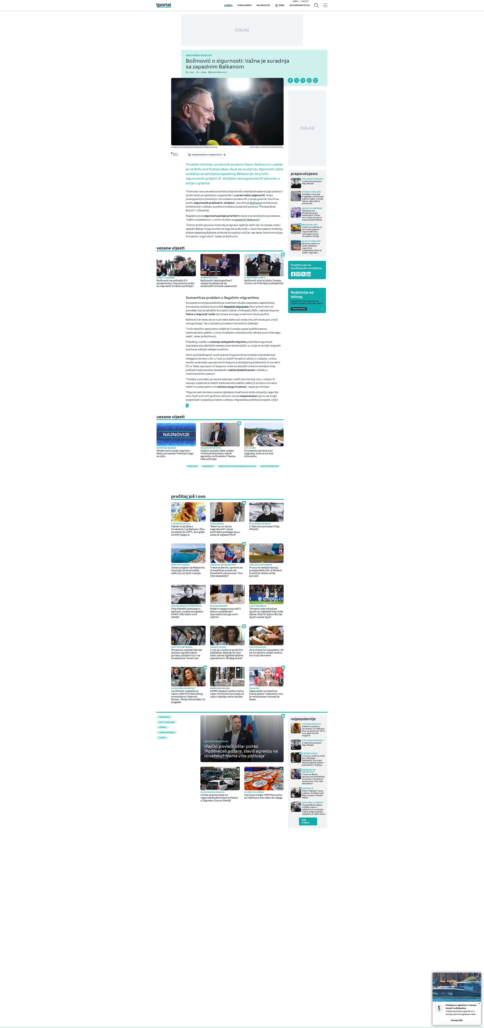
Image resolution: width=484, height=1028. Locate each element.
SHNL (282, 5)
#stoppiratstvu (300, 5)
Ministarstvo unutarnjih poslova (237, 466)
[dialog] (457, 999)
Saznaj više (457, 1020)
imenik (295, 1)
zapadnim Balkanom (247, 219)
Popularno (244, 5)
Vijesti (228, 5)
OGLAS (242, 30)
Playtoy (305, 1)
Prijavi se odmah (298, 309)
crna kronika (166, 732)
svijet (162, 738)
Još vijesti (305, 821)
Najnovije (263, 5)
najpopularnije (303, 719)
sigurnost (208, 466)
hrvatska (192, 466)
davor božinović (270, 466)
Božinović (256, 203)
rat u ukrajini (166, 722)
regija (162, 727)
